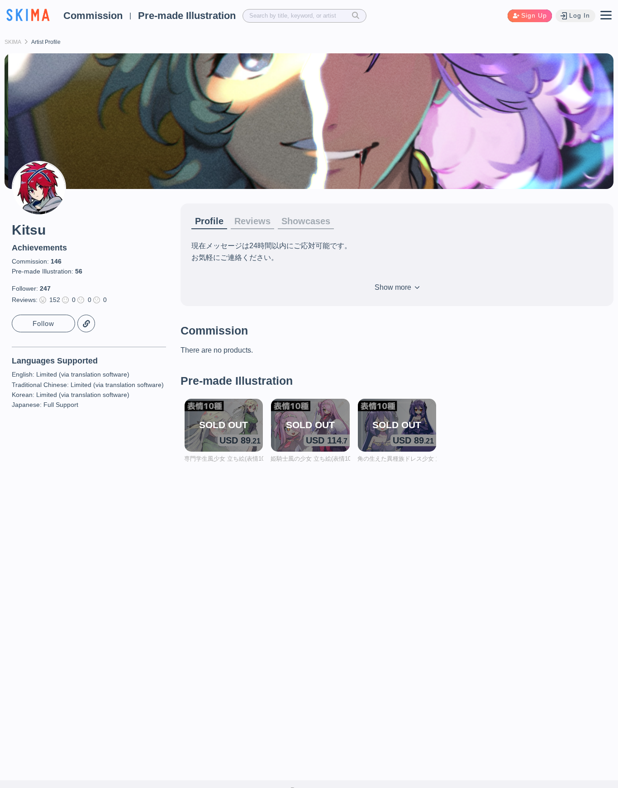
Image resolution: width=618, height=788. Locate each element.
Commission (93, 15)
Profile (209, 221)
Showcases (305, 221)
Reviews (252, 221)
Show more (394, 287)
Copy (86, 323)
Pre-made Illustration (187, 15)
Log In (579, 15)
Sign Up (534, 15)
